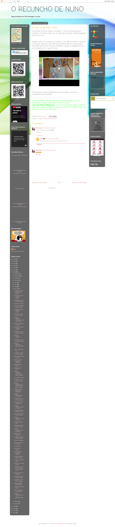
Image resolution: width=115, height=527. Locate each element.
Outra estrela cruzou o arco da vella (19, 414)
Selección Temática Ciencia (19, 206)
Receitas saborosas (19, 303)
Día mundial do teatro (17, 365)
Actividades (39, 118)
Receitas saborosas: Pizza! (17, 336)
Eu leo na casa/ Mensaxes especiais (18, 361)
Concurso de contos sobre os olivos (19, 306)
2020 (14, 272)
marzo (16, 288)
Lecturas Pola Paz (19, 188)
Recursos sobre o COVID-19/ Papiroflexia (18, 390)
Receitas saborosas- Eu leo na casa (18, 395)
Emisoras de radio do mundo (18, 443)
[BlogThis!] (51, 116)
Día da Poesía (17, 446)
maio (15, 284)
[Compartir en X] (52, 116)
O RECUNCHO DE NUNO (47, 10)
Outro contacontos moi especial (18, 490)
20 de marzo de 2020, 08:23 (52, 139)
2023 (14, 265)
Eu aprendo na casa (19, 377)
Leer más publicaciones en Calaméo (19, 171)
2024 (14, 263)
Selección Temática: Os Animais (20, 155)
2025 (14, 261)
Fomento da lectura (52, 118)
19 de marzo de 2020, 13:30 (49, 128)
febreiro (16, 501)
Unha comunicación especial (19, 357)
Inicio (59, 183)
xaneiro (16, 503)
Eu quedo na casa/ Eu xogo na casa (19, 340)
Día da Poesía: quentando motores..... (17, 453)
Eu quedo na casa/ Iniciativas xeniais (18, 297)
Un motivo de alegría (17, 449)
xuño (15, 282)
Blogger (74, 523)
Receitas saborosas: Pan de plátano (18, 430)
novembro (17, 276)
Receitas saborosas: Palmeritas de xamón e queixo (18, 373)
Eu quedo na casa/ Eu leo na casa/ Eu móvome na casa (18, 468)
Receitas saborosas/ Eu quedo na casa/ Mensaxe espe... (18, 385)
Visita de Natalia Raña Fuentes (18, 484)
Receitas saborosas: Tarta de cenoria (18, 407)
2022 (14, 267)
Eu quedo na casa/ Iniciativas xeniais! (18, 310)
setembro (16, 280)
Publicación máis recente (39, 183)
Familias (45, 118)
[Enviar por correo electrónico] (49, 116)
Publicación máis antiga (79, 183)
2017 (14, 510)
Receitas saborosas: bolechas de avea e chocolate (19, 319)
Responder (38, 132)
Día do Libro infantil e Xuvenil (18, 324)
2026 (14, 259)
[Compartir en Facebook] (54, 116)
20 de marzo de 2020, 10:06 (49, 150)
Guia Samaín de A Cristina (19, 173)
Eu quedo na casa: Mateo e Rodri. (18, 457)
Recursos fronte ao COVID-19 (18, 473)
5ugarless (61, 523)
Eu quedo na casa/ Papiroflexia (18, 402)
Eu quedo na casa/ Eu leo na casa (18, 314)
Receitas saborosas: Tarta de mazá (18, 418)
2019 (14, 506)
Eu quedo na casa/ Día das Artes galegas (18, 292)
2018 (14, 508)
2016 (14, 512)
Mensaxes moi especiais (17, 434)
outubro (16, 278)
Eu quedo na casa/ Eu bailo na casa (18, 301)
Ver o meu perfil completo (17, 251)
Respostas (40, 136)
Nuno (41, 139)
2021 (14, 270)
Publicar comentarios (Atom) (63, 188)
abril (15, 286)
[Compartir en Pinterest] (56, 116)
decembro (17, 273)
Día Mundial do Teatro (17, 368)
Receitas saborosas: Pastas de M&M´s (18, 345)
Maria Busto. (39, 128)
